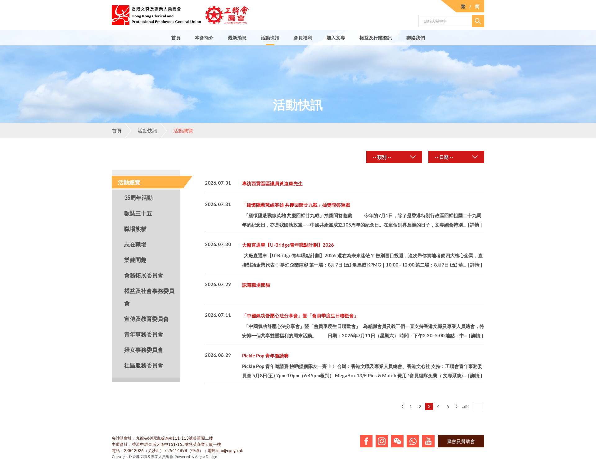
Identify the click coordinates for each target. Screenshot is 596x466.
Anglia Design (206, 456)
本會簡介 (204, 37)
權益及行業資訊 (375, 37)
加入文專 (336, 37)
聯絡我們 (415, 37)
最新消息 (237, 37)
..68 (465, 406)
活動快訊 (270, 37)
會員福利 (303, 37)
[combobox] (394, 157)
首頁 (176, 37)
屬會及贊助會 (461, 441)
